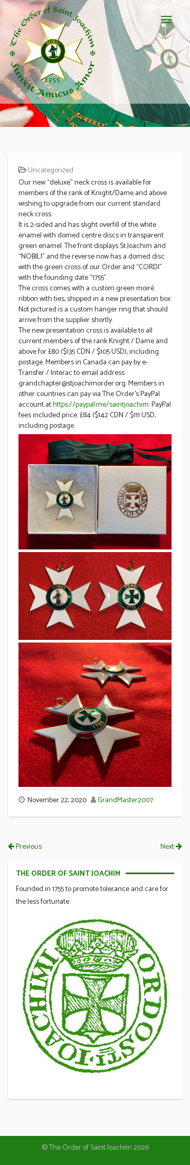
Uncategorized (50, 170)
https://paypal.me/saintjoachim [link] (101, 405)
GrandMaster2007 (125, 800)
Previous (28, 847)
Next (168, 847)
